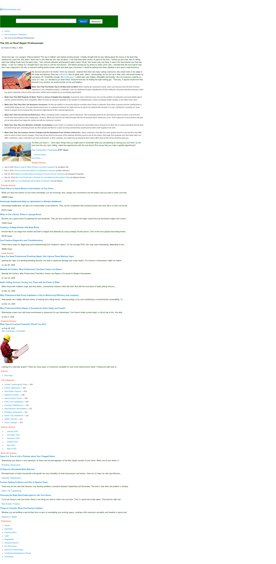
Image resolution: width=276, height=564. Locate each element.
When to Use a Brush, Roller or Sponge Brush (20, 214)
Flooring (50, 13)
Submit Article (106, 13)
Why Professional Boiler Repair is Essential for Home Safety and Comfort (32, 308)
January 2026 (12, 431)
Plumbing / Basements (13, 412)
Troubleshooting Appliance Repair (17, 553)
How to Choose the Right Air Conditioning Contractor (34, 171)
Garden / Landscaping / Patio (15, 384)
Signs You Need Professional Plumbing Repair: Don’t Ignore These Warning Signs (37, 256)
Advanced (96, 21)
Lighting (63, 13)
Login (6, 536)
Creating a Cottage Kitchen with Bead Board (19, 227)
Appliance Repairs (82, 13)
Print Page (8, 376)
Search (83, 21)
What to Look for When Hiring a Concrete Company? (34, 167)
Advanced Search (11, 543)
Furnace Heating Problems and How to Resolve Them (24, 482)
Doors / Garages (10, 423)
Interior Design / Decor (13, 398)
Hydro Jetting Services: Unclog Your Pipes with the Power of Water (30, 282)
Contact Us (55, 562)
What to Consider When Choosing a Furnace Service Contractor (40, 174)
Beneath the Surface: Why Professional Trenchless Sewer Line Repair (31, 269)
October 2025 (12, 442)
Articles (7, 526)
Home (6, 31)
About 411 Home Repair (13, 550)
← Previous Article (39, 155)
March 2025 (11, 449)
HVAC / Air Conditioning (13, 402)
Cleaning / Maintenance (13, 405)
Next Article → (37, 158)
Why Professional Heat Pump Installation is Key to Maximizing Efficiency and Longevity (39, 295)
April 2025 (11, 445)
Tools (39, 13)
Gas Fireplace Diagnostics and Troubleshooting (21, 240)
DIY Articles (26, 13)
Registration (9, 539)
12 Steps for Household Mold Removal (17, 469)
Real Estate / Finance (12, 391)
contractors (63, 74)
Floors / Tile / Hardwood (13, 416)
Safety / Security (10, 419)
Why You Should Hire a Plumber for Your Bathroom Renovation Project (42, 177)
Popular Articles (10, 532)
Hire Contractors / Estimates (15, 35)
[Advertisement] (59, 4)
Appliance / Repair (11, 395)
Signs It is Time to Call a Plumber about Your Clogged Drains (27, 456)
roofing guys (69, 77)
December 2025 (13, 435)
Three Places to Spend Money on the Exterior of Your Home (26, 188)
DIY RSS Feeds (10, 546)
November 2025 (13, 438)
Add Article (8, 529)
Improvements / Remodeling (15, 409)
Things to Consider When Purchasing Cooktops (21, 508)
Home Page (9, 13)
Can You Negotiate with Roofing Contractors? (33, 181)
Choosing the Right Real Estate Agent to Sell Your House (25, 495)
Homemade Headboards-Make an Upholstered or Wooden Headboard (30, 201)
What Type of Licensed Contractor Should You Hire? (23, 324)
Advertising (8, 557)
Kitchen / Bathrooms (12, 388)
